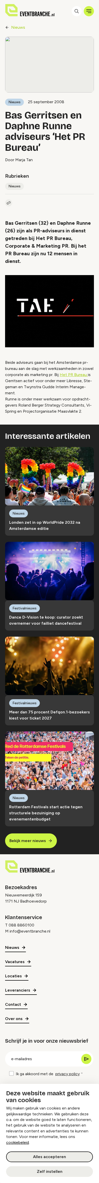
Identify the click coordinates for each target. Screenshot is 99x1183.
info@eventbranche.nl (30, 931)
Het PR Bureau (74, 374)
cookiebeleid (17, 1142)
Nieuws (18, 27)
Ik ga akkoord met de (48, 1073)
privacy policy (67, 1073)
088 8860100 (21, 925)
